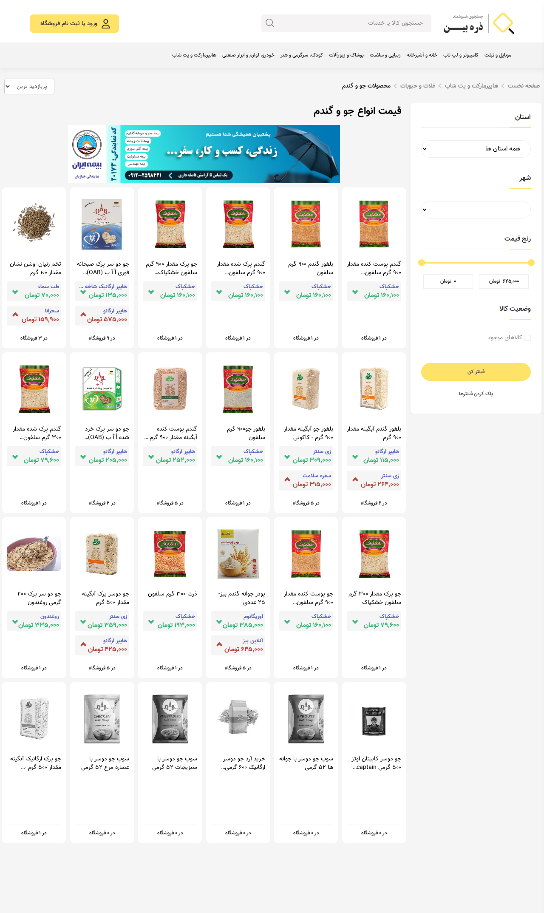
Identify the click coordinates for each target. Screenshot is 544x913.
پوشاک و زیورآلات (346, 55)
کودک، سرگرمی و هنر (301, 55)
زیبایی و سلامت (385, 55)
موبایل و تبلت (497, 55)
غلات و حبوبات (417, 86)
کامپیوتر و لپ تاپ (461, 55)
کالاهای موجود (505, 338)
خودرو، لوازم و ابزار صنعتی (248, 55)
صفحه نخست (524, 86)
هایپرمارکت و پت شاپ (194, 55)
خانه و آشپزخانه (422, 55)
